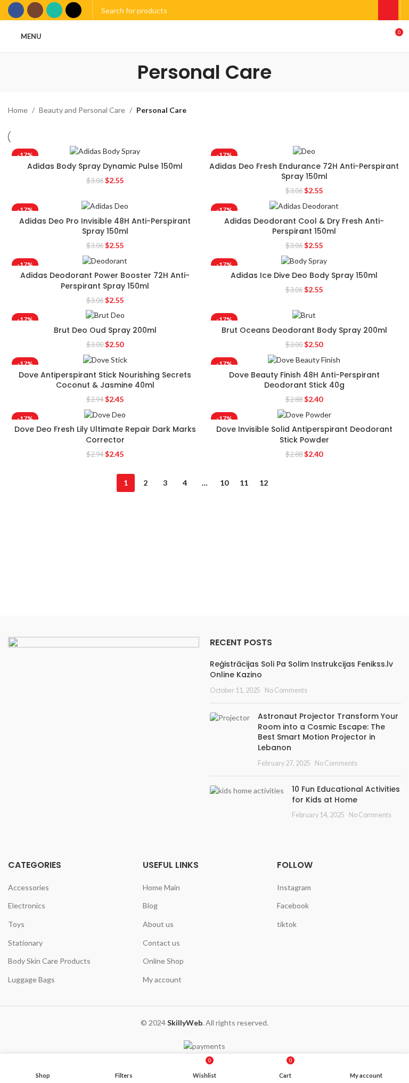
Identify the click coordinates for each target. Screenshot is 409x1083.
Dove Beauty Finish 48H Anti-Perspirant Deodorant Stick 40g (304, 380)
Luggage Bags (31, 979)
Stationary (25, 942)
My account (162, 979)
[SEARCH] (388, 10)
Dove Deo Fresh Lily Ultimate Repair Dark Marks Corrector (105, 434)
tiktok (287, 924)
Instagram (294, 887)
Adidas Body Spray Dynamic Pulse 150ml (105, 166)
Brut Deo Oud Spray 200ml (105, 330)
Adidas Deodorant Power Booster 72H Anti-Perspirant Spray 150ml (105, 280)
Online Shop (163, 960)
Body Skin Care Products (49, 960)
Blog (150, 905)
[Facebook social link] (16, 10)
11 (244, 482)
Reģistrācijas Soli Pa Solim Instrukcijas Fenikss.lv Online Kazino (301, 669)
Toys (16, 924)
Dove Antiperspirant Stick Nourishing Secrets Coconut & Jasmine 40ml (105, 380)
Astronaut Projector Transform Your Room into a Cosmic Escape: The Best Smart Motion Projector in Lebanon (328, 732)
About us (158, 924)
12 (263, 482)
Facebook (293, 905)
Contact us (161, 942)
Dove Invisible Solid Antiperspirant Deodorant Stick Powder (304, 434)
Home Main (161, 887)
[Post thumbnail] (230, 739)
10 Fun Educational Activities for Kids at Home (346, 794)
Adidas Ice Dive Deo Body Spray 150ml (304, 275)
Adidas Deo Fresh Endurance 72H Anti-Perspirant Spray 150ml (304, 171)
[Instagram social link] (35, 10)
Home (18, 109)
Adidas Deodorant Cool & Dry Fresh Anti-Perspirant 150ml (304, 226)
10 (224, 482)
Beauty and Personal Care (82, 109)
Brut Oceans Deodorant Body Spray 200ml (304, 330)
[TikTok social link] (73, 10)
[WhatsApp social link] (54, 10)
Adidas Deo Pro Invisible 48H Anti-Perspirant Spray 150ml (105, 226)
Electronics (26, 905)
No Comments (286, 690)
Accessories (28, 887)
